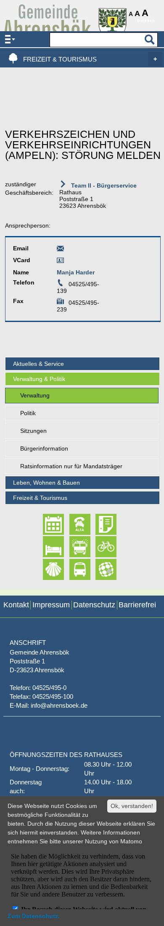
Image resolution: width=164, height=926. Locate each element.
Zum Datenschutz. (34, 916)
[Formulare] (99, 524)
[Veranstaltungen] (46, 524)
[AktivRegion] (99, 547)
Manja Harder (76, 272)
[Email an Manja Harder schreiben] (60, 250)
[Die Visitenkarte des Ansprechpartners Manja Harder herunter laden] (60, 261)
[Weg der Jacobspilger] (46, 569)
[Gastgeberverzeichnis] (46, 547)
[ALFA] (73, 524)
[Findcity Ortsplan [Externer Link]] (99, 569)
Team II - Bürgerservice (103, 185)
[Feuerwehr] (73, 547)
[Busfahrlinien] (73, 569)
